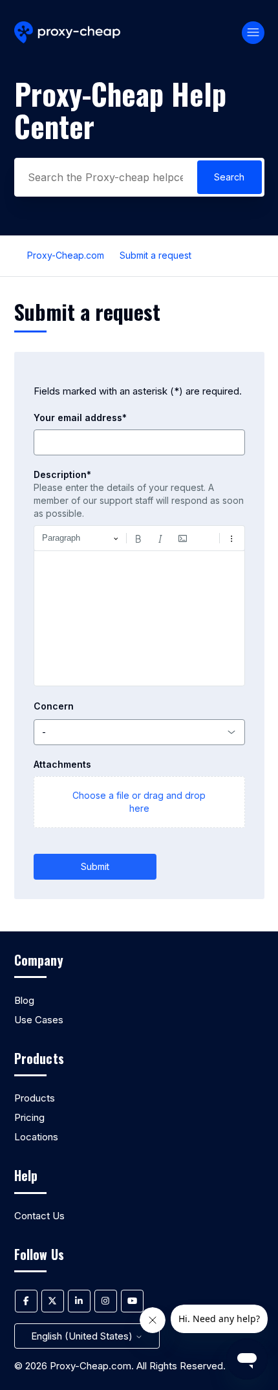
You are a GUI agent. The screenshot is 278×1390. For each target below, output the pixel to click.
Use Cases (38, 1020)
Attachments (62, 764)
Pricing (29, 1117)
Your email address (80, 417)
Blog (24, 1000)
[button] (139, 802)
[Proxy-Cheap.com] (67, 32)
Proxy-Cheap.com (65, 255)
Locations (36, 1137)
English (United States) (83, 1336)
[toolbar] (139, 538)
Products (34, 1098)
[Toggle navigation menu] (253, 32)
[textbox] (139, 618)
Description (62, 474)
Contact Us (39, 1216)
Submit (95, 866)
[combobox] (139, 732)
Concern (54, 705)
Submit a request (155, 255)
